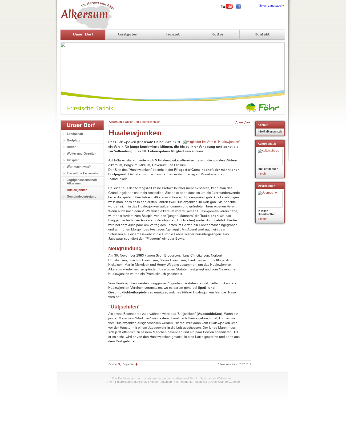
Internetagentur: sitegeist (189, 381)
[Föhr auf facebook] (240, 6)
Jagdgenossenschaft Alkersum (82, 181)
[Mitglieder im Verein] (211, 142)
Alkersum (115, 122)
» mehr (262, 173)
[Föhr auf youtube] (228, 6)
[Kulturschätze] (270, 157)
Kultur (217, 34)
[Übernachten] (270, 199)
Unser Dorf (83, 34)
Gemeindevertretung (82, 196)
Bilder (71, 147)
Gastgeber (128, 34)
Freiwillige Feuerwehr (82, 173)
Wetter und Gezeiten (81, 153)
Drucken (113, 364)
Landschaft (75, 134)
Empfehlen (128, 364)
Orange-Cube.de (229, 381)
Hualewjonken (151, 122)
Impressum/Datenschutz (132, 381)
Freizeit (172, 34)
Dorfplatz (73, 140)
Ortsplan (73, 160)
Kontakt (262, 34)
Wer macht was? (79, 166)
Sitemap (166, 381)
